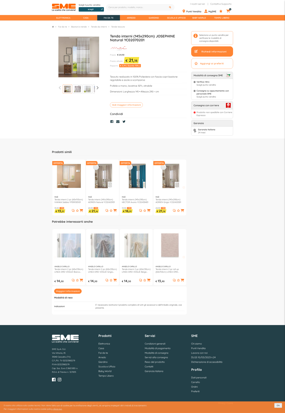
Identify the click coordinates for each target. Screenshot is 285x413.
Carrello (195, 382)
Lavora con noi (199, 352)
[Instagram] (59, 380)
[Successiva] (97, 88)
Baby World (199, 17)
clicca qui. (57, 409)
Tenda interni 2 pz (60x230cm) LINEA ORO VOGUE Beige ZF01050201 (136, 270)
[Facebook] (54, 380)
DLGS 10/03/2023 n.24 (203, 357)
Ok (278, 405)
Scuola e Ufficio (176, 17)
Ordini (194, 386)
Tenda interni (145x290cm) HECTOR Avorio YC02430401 (135, 201)
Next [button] (184, 188)
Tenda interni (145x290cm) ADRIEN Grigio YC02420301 (168, 201)
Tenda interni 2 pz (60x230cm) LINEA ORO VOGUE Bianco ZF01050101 (68, 270)
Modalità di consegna (156, 352)
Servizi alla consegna (156, 357)
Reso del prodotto (155, 361)
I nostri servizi (197, 3)
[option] (68, 188)
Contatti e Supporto (221, 3)
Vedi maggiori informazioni (126, 105)
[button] (81, 211)
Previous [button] (55, 188)
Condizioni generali (155, 343)
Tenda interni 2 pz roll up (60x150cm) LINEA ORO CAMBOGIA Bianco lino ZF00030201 (167, 270)
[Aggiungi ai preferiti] (77, 211)
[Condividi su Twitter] (124, 122)
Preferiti (195, 391)
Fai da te (108, 17)
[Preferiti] (222, 11)
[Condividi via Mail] (118, 122)
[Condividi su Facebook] (112, 122)
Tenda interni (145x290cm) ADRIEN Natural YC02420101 (101, 201)
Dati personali (198, 377)
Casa (85, 17)
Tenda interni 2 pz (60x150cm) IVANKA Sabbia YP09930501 (68, 201)
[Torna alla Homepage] (53, 26)
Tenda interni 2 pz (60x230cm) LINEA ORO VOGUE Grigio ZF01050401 (102, 270)
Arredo (131, 17)
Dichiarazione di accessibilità (206, 361)
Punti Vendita (198, 348)
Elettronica (63, 17)
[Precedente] (60, 88)
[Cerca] (170, 7)
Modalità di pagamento (158, 348)
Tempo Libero (221, 17)
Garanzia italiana (154, 371)
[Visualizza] (67, 89)
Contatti (149, 366)
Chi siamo (196, 343)
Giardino (154, 17)
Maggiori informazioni (68, 291)
